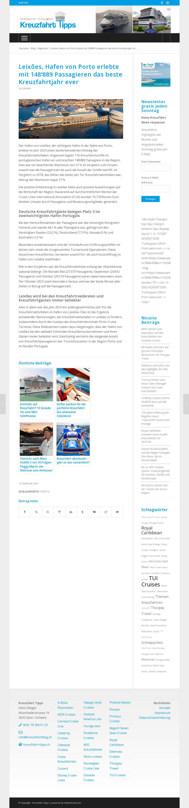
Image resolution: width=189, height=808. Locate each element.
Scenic (156, 631)
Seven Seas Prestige (150, 544)
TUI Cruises (150, 581)
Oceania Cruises (89, 777)
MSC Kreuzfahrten (93, 747)
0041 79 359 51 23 (35, 725)
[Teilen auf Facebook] (24, 512)
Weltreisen (146, 631)
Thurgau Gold (147, 654)
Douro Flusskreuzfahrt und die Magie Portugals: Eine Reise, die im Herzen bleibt (155, 454)
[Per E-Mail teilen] (117, 512)
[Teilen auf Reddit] (105, 512)
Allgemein (25, 88)
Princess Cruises (115, 718)
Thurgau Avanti (163, 660)
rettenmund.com (72, 802)
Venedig (156, 614)
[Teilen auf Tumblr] (82, 512)
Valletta (152, 671)
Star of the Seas (161, 538)
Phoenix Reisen (120, 702)
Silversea (146, 648)
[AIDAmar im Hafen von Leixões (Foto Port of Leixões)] (71, 119)
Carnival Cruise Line (68, 723)
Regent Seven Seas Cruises (118, 730)
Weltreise (148, 659)
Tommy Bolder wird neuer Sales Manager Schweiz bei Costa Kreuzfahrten (153, 385)
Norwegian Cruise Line (91, 765)
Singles (144, 556)
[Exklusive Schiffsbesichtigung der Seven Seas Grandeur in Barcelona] (3, 404)
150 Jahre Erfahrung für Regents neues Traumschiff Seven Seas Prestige (155, 418)
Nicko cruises (93, 756)
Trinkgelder (146, 620)
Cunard (63, 768)
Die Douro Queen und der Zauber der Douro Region (154, 489)
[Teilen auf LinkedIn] (71, 512)
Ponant (114, 709)
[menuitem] (24, 3)
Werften (145, 625)
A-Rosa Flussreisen (65, 705)
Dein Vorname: (151, 161)
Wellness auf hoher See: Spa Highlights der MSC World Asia (155, 369)
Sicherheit (146, 665)
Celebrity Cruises (64, 735)
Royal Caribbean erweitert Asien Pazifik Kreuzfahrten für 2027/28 (154, 436)
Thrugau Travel (156, 523)
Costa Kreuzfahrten (67, 759)
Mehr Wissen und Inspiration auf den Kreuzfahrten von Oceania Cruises (152, 334)
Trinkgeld (153, 550)
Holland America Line (92, 716)
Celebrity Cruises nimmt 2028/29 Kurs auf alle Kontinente (155, 401)
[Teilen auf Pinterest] (59, 512)
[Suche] (166, 37)
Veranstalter (147, 538)
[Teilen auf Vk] (94, 512)
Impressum (162, 713)
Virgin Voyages (160, 620)
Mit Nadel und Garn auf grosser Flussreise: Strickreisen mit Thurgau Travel (155, 352)
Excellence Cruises (91, 735)
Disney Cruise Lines (67, 777)
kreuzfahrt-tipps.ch (36, 744)
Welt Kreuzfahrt (158, 625)
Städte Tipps (158, 665)
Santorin (159, 654)
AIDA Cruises (66, 714)
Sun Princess (158, 648)
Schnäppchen (152, 642)
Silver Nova (162, 591)
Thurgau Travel (115, 765)
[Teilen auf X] (36, 512)
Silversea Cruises (150, 517)
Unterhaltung (147, 597)
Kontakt (24, 2)
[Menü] (24, 37)
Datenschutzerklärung (154, 718)
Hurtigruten (92, 726)
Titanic (144, 671)
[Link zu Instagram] (167, 3)
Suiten (162, 550)
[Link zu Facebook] (162, 3)
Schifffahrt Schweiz (160, 573)
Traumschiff (154, 556)
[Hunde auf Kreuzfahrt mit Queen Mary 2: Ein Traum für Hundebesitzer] (186, 404)
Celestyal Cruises (64, 747)
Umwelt (145, 608)
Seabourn (162, 671)
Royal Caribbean (151, 530)
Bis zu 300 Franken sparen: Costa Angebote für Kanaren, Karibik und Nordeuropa (155, 472)
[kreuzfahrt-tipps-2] (48, 19)
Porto (44, 491)
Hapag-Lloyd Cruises (92, 704)
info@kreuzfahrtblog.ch (35, 737)
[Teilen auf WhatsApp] (48, 512)
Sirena (144, 579)
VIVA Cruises (155, 567)
